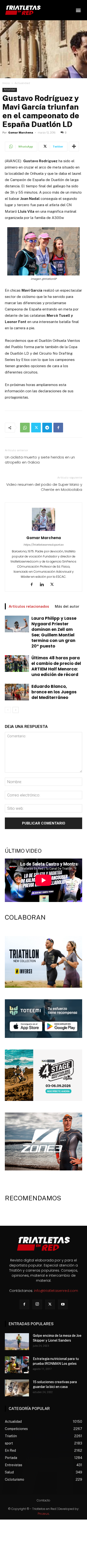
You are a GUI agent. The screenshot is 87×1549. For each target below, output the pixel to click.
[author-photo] (43, 531)
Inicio (6, 83)
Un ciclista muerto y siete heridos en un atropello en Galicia (40, 460)
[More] (74, 146)
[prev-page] (8, 710)
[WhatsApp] (25, 427)
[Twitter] (36, 427)
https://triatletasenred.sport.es (43, 545)
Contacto (43, 1500)
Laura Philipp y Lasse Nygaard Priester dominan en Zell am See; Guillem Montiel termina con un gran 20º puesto (53, 632)
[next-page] (16, 710)
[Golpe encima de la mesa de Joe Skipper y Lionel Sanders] (17, 1341)
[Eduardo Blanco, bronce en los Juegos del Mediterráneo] (17, 692)
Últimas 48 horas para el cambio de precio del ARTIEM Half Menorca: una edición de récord (56, 666)
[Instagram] (37, 1304)
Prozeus (43, 1514)
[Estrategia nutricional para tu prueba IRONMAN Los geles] (17, 1364)
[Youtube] (63, 1304)
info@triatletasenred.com (56, 1290)
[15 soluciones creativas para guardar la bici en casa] (17, 1388)
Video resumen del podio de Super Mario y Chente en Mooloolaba (44, 487)
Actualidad (22, 83)
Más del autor (67, 606)
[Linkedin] (44, 585)
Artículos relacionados (29, 606)
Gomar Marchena (20, 132)
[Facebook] (58, 427)
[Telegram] (47, 427)
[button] (78, 10)
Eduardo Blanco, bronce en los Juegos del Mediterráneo (54, 691)
